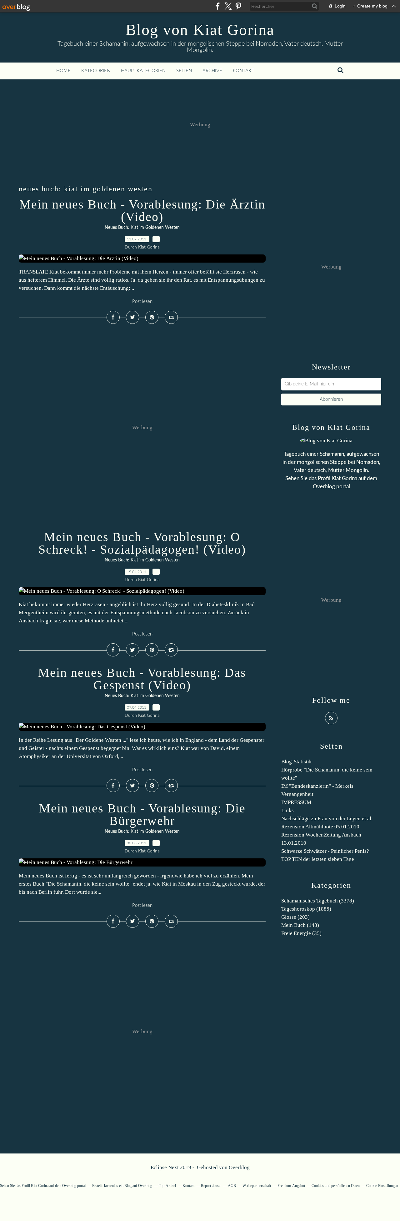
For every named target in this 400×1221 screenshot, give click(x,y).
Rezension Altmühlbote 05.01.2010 (320, 827)
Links (287, 810)
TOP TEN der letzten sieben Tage (317, 859)
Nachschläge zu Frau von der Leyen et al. (326, 819)
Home (63, 70)
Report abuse (211, 1185)
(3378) (317, 901)
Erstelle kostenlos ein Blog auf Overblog (122, 1185)
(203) (295, 917)
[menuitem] (63, 71)
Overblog (239, 1167)
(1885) (306, 909)
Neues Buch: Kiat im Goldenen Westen (142, 227)
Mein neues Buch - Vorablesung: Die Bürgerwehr (142, 814)
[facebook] (218, 6)
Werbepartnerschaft (256, 1185)
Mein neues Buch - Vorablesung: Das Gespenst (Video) (142, 679)
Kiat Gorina (344, 478)
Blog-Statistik (296, 762)
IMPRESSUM (296, 802)
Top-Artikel (167, 1185)
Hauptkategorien (143, 70)
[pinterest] (238, 6)
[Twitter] (228, 6)
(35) (301, 933)
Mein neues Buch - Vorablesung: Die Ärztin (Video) (142, 210)
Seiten (184, 70)
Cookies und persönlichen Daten (336, 1185)
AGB (232, 1185)
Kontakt (243, 70)
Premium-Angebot (291, 1185)
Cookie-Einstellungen (382, 1185)
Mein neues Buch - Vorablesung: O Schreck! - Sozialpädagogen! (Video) (142, 543)
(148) (300, 925)
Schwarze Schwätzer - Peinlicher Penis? (325, 851)
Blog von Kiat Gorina (200, 29)
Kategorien (95, 70)
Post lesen (142, 301)
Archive (212, 70)
